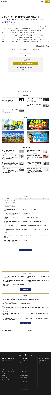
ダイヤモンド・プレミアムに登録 (25, 63)
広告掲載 (3, 375)
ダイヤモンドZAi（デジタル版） (26, 367)
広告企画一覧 (30, 330)
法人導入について (5, 379)
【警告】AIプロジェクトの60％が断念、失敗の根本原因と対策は (13, 285)
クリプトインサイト (23, 381)
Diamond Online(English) (24, 360)
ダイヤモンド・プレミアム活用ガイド (9, 364)
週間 (31, 198)
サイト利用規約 (5, 367)
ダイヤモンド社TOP (43, 360)
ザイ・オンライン (23, 371)
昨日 (20, 198)
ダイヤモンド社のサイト (24, 358)
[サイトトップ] (5, 1)
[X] (20, 355)
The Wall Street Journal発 (10, 22)
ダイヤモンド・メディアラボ (25, 386)
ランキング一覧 (25, 250)
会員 (43, 198)
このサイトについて (6, 360)
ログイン (42, 1)
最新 (8, 198)
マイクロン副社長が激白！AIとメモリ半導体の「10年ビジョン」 (13, 277)
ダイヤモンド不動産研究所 (24, 375)
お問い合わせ (4, 377)
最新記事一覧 (25, 323)
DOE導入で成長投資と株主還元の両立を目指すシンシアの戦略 (38, 281)
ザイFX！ (21, 373)
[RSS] (31, 355)
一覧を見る (25, 289)
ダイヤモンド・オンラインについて (9, 358)
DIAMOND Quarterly (23, 377)
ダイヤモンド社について (44, 358)
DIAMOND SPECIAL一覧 (7, 330)
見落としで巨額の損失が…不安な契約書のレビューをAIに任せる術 (13, 281)
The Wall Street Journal (7, 21)
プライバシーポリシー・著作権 (8, 371)
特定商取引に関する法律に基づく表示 (9, 369)
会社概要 (40, 362)
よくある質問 (4, 373)
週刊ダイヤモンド (23, 362)
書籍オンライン (22, 369)
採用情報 (40, 364)
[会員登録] (47, 1)
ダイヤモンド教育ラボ (24, 383)
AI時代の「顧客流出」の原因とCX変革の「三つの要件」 (38, 277)
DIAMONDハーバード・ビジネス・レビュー (28, 364)
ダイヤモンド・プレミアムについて (8, 362)
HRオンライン (22, 379)
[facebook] (25, 355)
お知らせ (40, 367)
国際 (3, 22)
